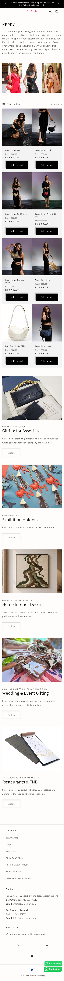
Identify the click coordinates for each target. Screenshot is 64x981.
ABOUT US (11, 851)
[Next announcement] (58, 4)
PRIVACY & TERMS (14, 858)
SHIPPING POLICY (14, 871)
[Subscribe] (47, 945)
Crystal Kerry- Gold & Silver (16, 214)
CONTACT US (12, 838)
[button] (6, 11)
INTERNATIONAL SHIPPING (18, 878)
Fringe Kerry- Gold (42, 280)
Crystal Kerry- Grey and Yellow (14, 281)
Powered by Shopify (37, 975)
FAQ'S (8, 844)
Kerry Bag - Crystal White (15, 346)
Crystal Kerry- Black (43, 150)
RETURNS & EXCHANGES (17, 864)
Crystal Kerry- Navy (43, 346)
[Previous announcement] (5, 4)
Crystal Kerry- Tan (12, 150)
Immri (27, 975)
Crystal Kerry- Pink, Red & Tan (45, 215)
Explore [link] (11, 452)
